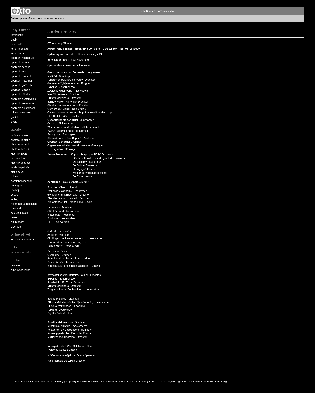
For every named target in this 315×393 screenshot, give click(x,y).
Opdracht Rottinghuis (22, 57)
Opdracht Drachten (21, 89)
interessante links (21, 252)
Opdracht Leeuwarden (23, 103)
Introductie (17, 35)
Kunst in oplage (19, 48)
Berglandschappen (21, 181)
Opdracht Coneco (20, 67)
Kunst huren (18, 53)
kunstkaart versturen (23, 239)
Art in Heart (17, 222)
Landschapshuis (20, 167)
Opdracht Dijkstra (20, 94)
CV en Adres (17, 44)
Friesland (16, 208)
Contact (16, 260)
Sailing (14, 199)
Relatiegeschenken (21, 112)
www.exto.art (47, 381)
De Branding (18, 158)
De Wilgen (16, 185)
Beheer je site (19, 18)
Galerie (16, 129)
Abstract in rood (20, 149)
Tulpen (14, 176)
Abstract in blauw (20, 140)
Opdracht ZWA (18, 71)
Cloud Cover (17, 172)
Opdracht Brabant (21, 76)
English (15, 39)
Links (14, 247)
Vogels (14, 194)
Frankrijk (15, 190)
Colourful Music (19, 213)
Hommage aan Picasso (24, 203)
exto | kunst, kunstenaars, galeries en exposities (21, 11)
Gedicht (15, 117)
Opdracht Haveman (22, 80)
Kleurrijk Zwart (19, 153)
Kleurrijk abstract (20, 162)
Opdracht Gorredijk (21, 85)
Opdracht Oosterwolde (23, 99)
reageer (15, 265)
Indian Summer (19, 135)
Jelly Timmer (147, 11)
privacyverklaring (20, 270)
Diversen (16, 226)
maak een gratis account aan (47, 18)
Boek (14, 121)
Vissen (14, 217)
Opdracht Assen (20, 62)
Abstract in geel (20, 144)
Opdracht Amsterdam (23, 108)
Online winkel (20, 234)
